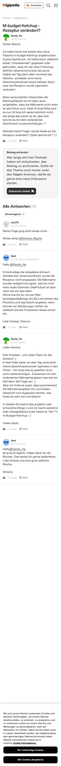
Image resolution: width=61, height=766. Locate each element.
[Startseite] (11, 5)
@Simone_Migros (30, 238)
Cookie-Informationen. (24, 743)
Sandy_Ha (16, 35)
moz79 (14, 222)
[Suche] (48, 5)
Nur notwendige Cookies (30, 750)
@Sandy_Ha (18, 264)
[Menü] (56, 5)
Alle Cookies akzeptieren (30, 759)
